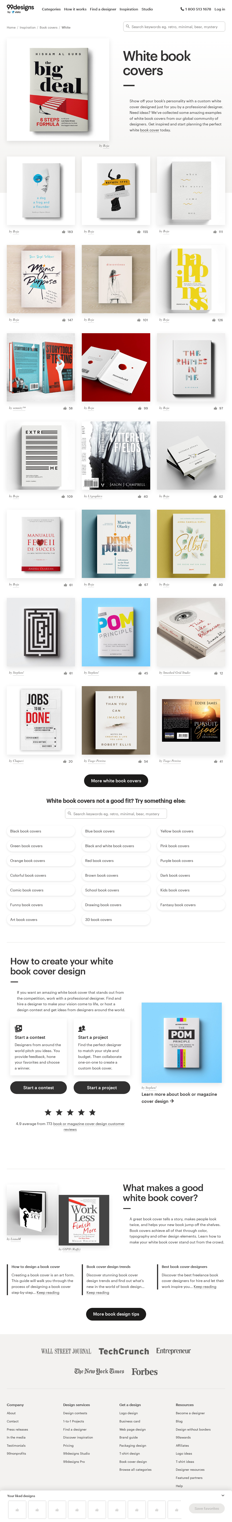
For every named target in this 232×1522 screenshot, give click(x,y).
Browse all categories (135, 1469)
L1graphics (95, 496)
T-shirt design (129, 1453)
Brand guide (128, 1437)
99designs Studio (76, 1453)
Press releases (17, 1429)
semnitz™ (19, 408)
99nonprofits (16, 1453)
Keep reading (48, 1292)
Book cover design (133, 1461)
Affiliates (182, 1445)
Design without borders (193, 1429)
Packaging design (132, 1445)
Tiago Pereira (97, 761)
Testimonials (16, 1445)
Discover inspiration (78, 1437)
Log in (220, 9)
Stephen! (18, 672)
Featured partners (189, 1478)
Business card (129, 1421)
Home (12, 27)
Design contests (75, 1413)
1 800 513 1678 (198, 9)
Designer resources (190, 1469)
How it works (75, 9)
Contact (13, 1421)
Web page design (132, 1429)
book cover (149, 130)
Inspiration (129, 9)
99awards (183, 1437)
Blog (179, 1421)
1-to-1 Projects (73, 1421)
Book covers (49, 27)
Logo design (128, 1413)
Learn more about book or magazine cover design (179, 1097)
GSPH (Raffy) (71, 1249)
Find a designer (103, 9)
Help (179, 1486)
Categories (51, 9)
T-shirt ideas (185, 1461)
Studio (147, 9)
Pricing (68, 1445)
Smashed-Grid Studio (176, 672)
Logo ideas (184, 1453)
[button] (223, 1495)
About (11, 1413)
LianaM (16, 1239)
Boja (106, 145)
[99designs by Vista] (20, 9)
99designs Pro (74, 1461)
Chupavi (18, 761)
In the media (16, 1437)
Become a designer (190, 1413)
